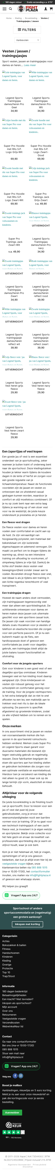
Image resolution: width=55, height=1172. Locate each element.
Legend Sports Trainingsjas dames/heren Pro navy (41, 243)
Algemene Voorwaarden (19, 1164)
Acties (5, 941)
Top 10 (6, 972)
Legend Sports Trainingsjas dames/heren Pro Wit (41, 102)
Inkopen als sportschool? (16, 1003)
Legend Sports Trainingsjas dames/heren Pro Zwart (14, 291)
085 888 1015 (39, 867)
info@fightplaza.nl (40, 875)
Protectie (7, 968)
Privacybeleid (39, 1164)
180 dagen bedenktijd (14, 991)
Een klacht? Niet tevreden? (17, 999)
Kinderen (7, 956)
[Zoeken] (10, 9)
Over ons (7, 1010)
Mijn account (9, 1006)
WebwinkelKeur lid (12, 1026)
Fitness (6, 948)
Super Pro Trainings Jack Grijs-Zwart (41, 197)
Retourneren (9, 1014)
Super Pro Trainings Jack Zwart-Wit (14, 242)
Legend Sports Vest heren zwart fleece (14, 430)
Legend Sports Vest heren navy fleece (41, 386)
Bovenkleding (31, 18)
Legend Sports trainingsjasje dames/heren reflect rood (41, 291)
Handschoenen (10, 952)
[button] (4, 9)
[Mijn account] (46, 8)
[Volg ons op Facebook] (15, 1075)
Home (8, 18)
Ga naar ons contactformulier (19, 1041)
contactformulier (40, 871)
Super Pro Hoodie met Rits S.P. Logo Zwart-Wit (14, 197)
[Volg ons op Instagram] (20, 1075)
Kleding (18, 18)
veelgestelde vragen (14, 863)
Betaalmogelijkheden (14, 995)
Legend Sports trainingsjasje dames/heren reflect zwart (41, 339)
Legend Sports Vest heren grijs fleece (14, 386)
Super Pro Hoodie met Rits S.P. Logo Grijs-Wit (14, 149)
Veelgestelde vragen (14, 1018)
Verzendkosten (11, 1022)
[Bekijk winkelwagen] (51, 8)
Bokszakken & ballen (14, 945)
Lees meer (30, 65)
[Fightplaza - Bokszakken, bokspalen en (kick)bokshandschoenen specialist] (28, 9)
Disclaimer (28, 1167)
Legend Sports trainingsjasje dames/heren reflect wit (14, 339)
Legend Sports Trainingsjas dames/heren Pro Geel (14, 102)
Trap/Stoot (8, 976)
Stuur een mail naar (13, 1053)
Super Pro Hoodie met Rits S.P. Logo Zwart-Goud (41, 150)
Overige (6, 964)
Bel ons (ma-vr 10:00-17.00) (18, 1045)
